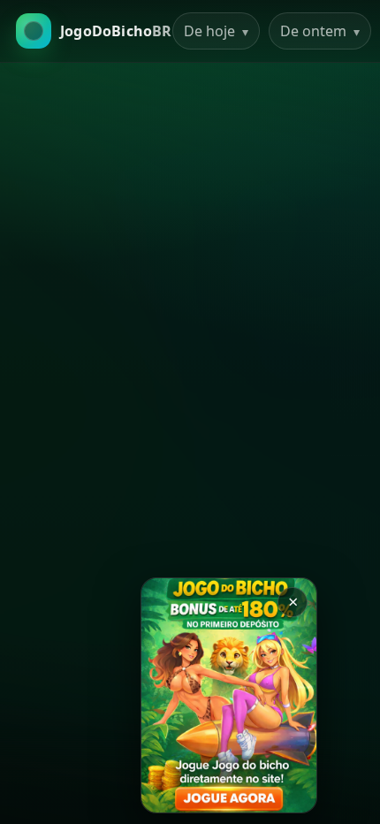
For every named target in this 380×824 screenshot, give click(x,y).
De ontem (320, 31)
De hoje (216, 31)
